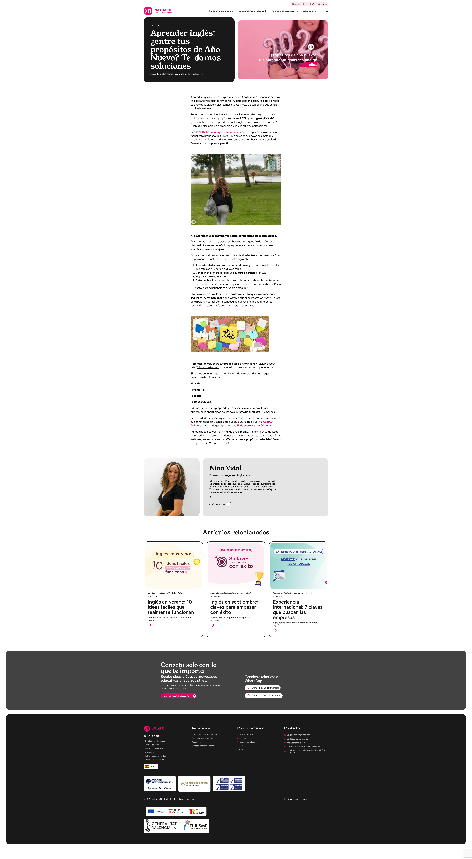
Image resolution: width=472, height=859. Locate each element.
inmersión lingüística (305, 593)
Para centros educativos (283, 11)
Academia (308, 11)
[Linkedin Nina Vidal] (210, 497)
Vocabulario (172, 593)
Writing (180, 593)
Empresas (294, 593)
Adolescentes (278, 593)
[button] (150, 625)
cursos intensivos (217, 593)
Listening (151, 593)
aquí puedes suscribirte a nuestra (242, 421)
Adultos (287, 593)
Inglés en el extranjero (220, 11)
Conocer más (218, 504)
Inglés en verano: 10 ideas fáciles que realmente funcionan (171, 607)
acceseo (307, 799)
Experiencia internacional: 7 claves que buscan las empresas (298, 609)
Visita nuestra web (208, 367)
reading (158, 593)
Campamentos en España (251, 11)
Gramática (228, 593)
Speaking (164, 593)
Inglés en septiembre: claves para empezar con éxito (234, 607)
